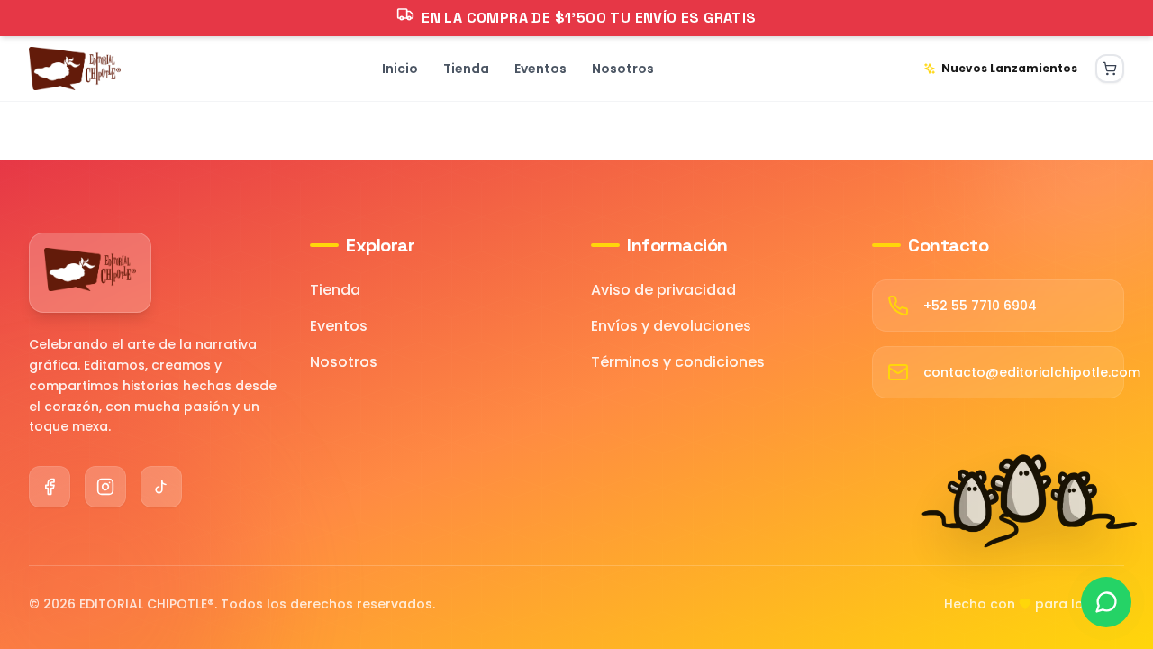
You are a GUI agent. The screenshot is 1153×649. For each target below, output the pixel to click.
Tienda (335, 289)
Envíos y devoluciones (671, 325)
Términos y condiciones (678, 362)
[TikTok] (161, 486)
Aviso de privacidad (663, 289)
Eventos (339, 325)
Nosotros (343, 362)
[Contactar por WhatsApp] (1106, 602)
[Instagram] (105, 486)
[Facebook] (49, 486)
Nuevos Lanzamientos (1009, 68)
